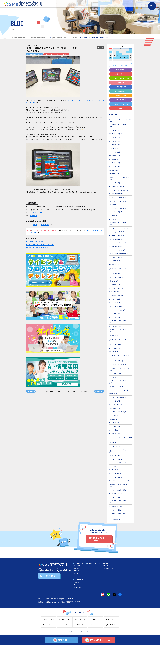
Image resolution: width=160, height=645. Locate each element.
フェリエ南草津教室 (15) (116, 361)
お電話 (35, 224)
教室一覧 (76, 571)
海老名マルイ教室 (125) (115, 212)
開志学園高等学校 (80, 619)
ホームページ (45, 224)
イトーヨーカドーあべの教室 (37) (118, 390)
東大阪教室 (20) (113, 419)
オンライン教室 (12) (114, 519)
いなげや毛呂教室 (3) (115, 313)
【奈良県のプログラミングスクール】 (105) (119, 485)
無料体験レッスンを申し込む (97, 539)
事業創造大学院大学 (48, 619)
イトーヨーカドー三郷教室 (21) (118, 310)
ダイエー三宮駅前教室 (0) (116, 473)
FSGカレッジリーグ (48, 625)
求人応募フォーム (108, 568)
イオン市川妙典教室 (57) (116, 239)
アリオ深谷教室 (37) (114, 317)
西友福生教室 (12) (114, 174)
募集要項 (105, 566)
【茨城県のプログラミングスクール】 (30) (119, 321)
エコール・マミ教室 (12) (116, 497)
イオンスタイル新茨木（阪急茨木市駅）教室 (40, 244)
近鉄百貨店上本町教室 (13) (116, 386)
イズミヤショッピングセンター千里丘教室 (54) (120, 438)
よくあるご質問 (78, 580)
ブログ (53, 37)
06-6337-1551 (37, 213)
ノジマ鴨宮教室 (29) (114, 219)
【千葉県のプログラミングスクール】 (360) (119, 223)
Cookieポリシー (78, 587)
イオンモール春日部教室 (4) (117, 306)
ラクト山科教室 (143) (115, 373)
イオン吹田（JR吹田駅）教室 (35, 242)
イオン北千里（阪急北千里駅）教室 (37, 247)
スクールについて (79, 563)
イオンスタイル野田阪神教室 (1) (118, 397)
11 (117, 53)
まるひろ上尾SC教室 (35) (116, 295)
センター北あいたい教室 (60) (117, 186)
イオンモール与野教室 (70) (116, 277)
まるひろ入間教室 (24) (115, 299)
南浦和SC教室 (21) (114, 281)
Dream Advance (95, 625)
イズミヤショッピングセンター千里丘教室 (67, 37)
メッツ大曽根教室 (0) (115, 348)
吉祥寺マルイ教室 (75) (115, 166)
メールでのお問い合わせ (50, 576)
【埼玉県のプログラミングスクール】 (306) (119, 269)
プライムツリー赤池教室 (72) (117, 344)
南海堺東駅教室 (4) (114, 408)
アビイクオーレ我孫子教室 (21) (118, 257)
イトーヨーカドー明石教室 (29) (118, 463)
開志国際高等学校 (96, 619)
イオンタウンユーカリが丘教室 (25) (119, 228)
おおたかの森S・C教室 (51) (116, 232)
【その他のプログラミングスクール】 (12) (119, 514)
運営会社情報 (78, 573)
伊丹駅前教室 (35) (114, 470)
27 (124, 57)
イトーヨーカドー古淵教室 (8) (117, 208)
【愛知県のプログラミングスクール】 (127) (119, 340)
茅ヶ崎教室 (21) (113, 215)
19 (120, 55)
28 (127, 57)
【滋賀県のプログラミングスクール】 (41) (119, 356)
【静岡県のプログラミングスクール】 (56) (119, 331)
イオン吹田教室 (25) (114, 442)
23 (110, 57)
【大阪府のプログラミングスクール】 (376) (119, 382)
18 (117, 55)
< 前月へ (112, 46)
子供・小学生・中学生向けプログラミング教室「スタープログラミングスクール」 (30, 37)
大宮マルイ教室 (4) (114, 284)
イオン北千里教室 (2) (115, 446)
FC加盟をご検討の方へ (93, 563)
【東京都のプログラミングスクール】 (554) (119, 125)
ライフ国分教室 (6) (114, 426)
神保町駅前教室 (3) (114, 155)
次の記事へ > (99, 391)
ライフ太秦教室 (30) (114, 377)
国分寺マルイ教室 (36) (115, 163)
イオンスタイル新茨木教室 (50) (118, 412)
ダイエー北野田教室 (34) (116, 404)
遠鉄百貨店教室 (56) (114, 335)
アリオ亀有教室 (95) (114, 137)
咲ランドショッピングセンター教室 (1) (120, 481)
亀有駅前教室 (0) (113, 159)
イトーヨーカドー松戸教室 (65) (118, 243)
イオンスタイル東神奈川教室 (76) (118, 190)
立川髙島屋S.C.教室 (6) (115, 170)
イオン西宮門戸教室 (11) (116, 459)
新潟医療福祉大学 (64, 619)
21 (127, 55)
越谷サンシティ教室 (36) (116, 288)
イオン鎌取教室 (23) (114, 261)
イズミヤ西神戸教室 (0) (115, 477)
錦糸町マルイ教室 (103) (115, 134)
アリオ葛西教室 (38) (114, 141)
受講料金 (76, 568)
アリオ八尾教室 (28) (114, 415)
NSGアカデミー (64, 625)
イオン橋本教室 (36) (114, 204)
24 (114, 57)
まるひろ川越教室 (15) (115, 273)
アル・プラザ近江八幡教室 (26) (118, 364)
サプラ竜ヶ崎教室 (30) (115, 326)
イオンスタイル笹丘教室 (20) (117, 506)
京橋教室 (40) (113, 394)
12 (120, 53)
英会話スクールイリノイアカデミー (111, 625)
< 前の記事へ (31, 391)
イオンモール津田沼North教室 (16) (119, 253)
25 (117, 57)
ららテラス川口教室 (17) (116, 302)
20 (124, 55)
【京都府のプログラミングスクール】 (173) (119, 369)
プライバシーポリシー (79, 584)
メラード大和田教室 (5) (115, 401)
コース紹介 (77, 566)
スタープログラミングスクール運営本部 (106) (120, 120)
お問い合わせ (77, 582)
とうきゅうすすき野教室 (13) (117, 194)
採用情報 (105, 563)
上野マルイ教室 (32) (114, 148)
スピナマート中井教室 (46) (116, 510)
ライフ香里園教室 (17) (115, 433)
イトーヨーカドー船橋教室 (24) (118, 250)
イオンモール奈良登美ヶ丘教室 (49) (119, 490)
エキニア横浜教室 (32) (115, 183)
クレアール (80, 625)
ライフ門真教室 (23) (114, 430)
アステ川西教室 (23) (114, 466)
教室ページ (33, 215)
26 (120, 57)
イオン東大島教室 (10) (115, 152)
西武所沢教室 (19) (114, 292)
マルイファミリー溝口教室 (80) (118, 201)
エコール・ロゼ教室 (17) (116, 423)
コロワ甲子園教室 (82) (115, 455)
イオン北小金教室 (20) (115, 246)
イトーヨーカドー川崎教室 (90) (118, 197)
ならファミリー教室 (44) (116, 493)
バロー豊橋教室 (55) (114, 352)
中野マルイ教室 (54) (114, 130)
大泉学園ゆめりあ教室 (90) (116, 145)
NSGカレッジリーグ (111, 619)
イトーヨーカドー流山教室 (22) (118, 235)
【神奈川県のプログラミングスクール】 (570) (120, 178)
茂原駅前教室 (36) (114, 264)
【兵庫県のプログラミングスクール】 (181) (119, 451)
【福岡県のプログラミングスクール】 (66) (119, 501)
